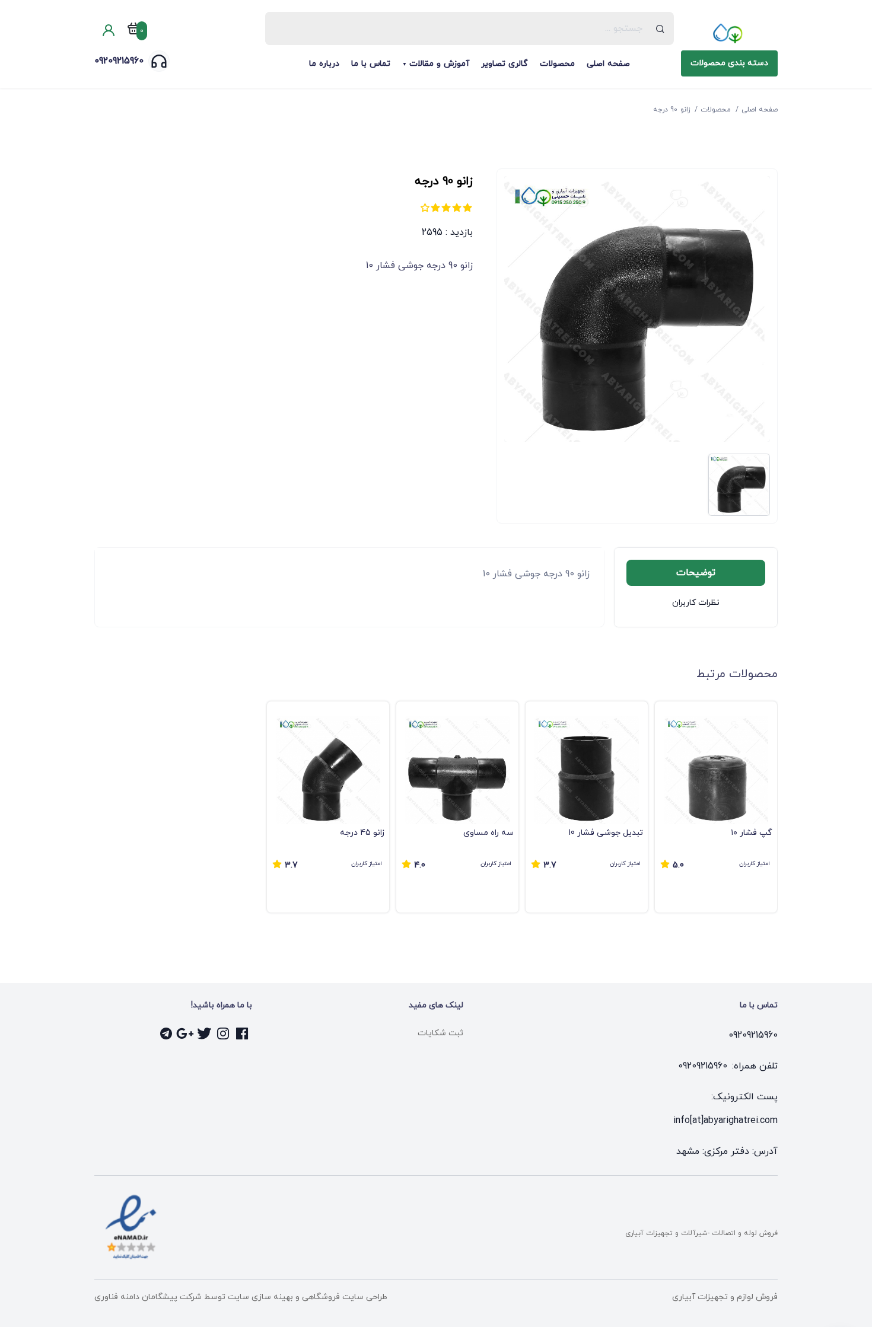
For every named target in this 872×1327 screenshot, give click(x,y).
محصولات (557, 63)
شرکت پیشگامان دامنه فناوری (148, 1297)
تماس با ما (370, 63)
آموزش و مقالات (439, 63)
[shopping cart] (133, 30)
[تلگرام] (166, 1033)
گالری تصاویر (504, 63)
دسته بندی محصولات (729, 63)
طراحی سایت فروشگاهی (343, 1297)
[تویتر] (204, 1033)
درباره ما (324, 63)
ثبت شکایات (440, 1033)
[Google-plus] (185, 1033)
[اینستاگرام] (223, 1033)
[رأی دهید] (467, 207)
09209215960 (119, 61)
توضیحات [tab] (695, 572)
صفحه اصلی (608, 63)
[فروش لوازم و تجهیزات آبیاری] (729, 33)
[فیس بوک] (242, 1033)
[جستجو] (660, 28)
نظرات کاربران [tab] (696, 602)
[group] (716, 807)
